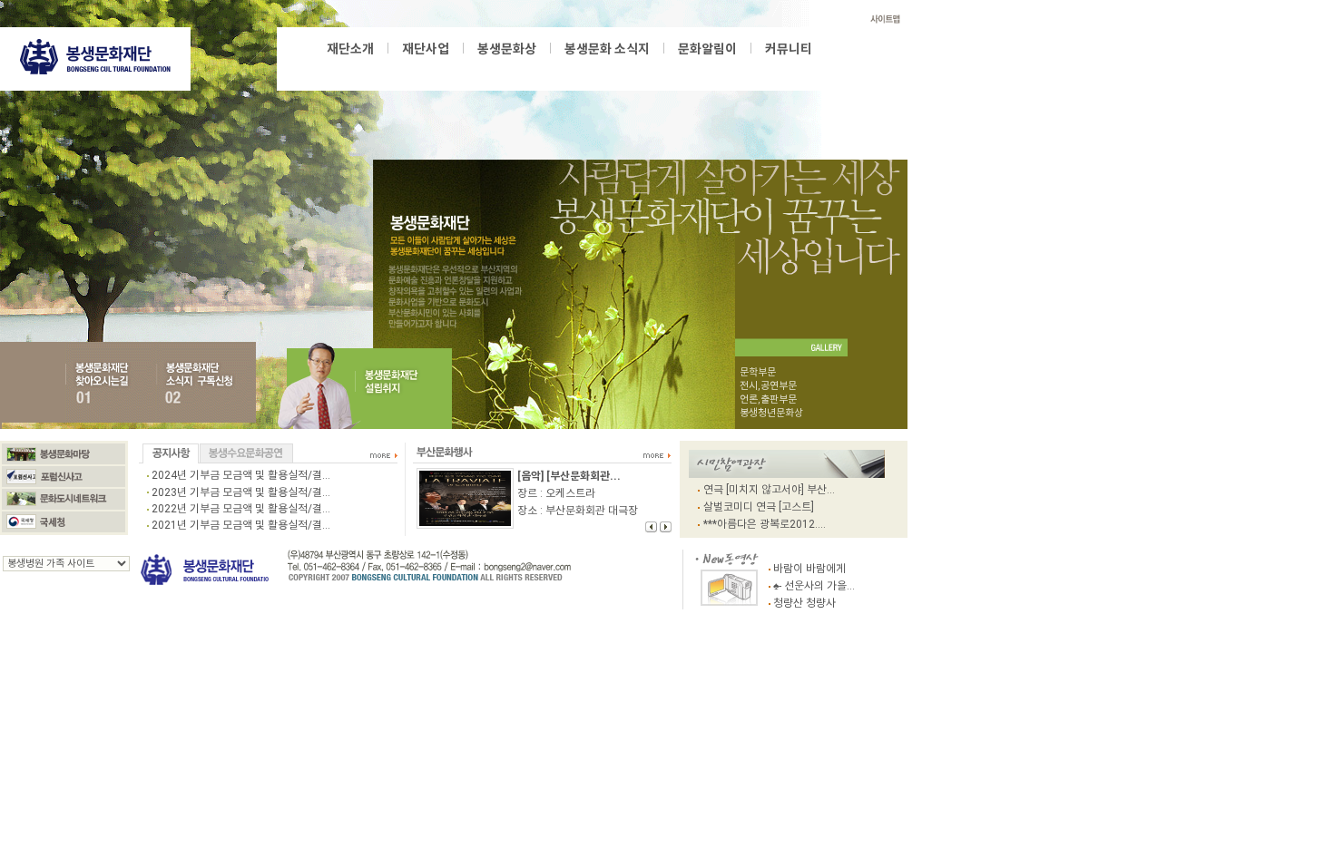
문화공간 (758, 67)
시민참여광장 (672, 67)
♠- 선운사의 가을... (814, 586)
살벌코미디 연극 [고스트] (758, 507)
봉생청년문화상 (430, 67)
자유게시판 (776, 67)
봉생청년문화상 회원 (724, 67)
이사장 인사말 (371, 67)
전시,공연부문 (768, 386)
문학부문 (758, 372)
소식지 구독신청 (739, 67)
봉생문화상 (369, 67)
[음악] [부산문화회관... (569, 476)
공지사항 (728, 67)
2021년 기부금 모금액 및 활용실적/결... (241, 525)
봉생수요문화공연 (689, 67)
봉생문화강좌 (540, 67)
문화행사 (713, 67)
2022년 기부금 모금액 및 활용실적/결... (241, 508)
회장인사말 (516, 67)
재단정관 (505, 67)
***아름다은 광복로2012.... (764, 524)
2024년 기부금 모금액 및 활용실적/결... (241, 475)
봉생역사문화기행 (610, 67)
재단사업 (425, 49)
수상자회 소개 (575, 67)
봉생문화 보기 (609, 67)
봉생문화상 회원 (643, 67)
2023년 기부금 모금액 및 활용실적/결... (241, 492)
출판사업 (487, 67)
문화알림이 (707, 49)
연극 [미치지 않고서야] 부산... (769, 489)
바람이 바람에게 (809, 568)
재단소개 (350, 49)
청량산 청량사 (804, 603)
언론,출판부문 (768, 399)
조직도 (465, 67)
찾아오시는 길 (559, 67)
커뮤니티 (788, 49)
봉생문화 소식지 (607, 49)
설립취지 (425, 67)
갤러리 (786, 67)
